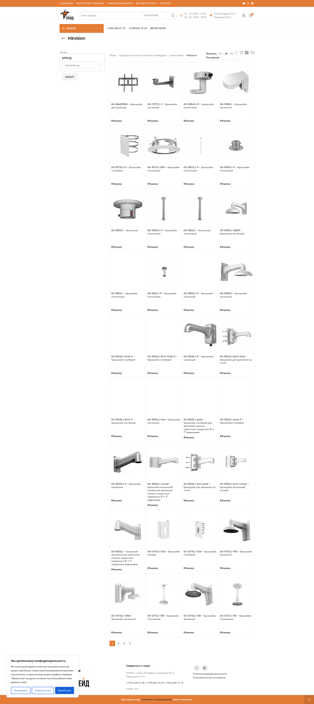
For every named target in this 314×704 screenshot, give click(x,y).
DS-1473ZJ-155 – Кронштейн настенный (236, 553)
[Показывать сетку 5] (252, 53)
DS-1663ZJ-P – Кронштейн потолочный (234, 169)
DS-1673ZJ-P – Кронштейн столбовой (126, 169)
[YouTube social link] (244, 3)
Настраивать (20, 690)
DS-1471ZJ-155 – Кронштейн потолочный (163, 617)
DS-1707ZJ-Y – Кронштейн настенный (162, 106)
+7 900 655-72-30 (155, 682)
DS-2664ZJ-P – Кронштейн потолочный (199, 106)
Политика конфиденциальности (210, 673)
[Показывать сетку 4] (246, 53)
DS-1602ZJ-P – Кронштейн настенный (126, 485)
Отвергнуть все (43, 690)
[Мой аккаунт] (244, 15)
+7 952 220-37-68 (135, 682)
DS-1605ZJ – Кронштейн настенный (233, 295)
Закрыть (309, 699)
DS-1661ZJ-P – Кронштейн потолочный (162, 295)
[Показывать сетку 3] (241, 53)
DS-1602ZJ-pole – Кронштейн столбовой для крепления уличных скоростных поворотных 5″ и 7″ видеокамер (199, 426)
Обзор (113, 55)
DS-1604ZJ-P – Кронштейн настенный (198, 358)
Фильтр (69, 77)
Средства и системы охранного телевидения (143, 55)
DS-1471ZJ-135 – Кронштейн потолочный (235, 617)
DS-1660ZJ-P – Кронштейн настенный (198, 295)
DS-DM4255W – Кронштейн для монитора (126, 106)
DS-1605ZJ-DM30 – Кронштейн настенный (232, 232)
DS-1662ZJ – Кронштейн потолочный (197, 232)
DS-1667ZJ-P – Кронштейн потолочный (198, 169)
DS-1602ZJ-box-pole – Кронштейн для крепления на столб (200, 487)
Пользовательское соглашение (209, 677)
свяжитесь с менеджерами (156, 699)
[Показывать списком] (236, 53)
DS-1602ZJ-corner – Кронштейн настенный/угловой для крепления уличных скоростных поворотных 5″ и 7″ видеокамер (160, 492)
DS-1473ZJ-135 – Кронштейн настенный (200, 617)
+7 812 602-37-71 (174, 682)
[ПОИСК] (173, 15)
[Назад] (64, 38)
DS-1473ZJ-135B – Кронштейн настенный (123, 617)
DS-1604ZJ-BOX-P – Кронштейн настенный (123, 421)
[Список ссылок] (157, 689)
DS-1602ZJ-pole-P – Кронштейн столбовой (232, 421)
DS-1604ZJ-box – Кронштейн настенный (164, 421)
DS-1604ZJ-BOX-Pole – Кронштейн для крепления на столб (236, 359)
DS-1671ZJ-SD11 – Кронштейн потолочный (164, 169)
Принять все (64, 690)
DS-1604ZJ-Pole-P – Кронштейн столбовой (123, 358)
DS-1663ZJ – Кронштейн (124, 230)
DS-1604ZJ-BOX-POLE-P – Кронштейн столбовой (162, 358)
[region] (42, 676)
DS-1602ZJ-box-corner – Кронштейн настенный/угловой (234, 487)
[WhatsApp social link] (248, 3)
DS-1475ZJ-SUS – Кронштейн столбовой (200, 553)
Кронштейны (177, 55)
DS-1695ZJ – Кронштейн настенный (233, 106)
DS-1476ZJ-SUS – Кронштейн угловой (164, 553)
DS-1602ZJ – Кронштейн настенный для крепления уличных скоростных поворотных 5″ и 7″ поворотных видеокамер (125, 558)
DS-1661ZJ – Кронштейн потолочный (124, 295)
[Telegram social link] (252, 3)
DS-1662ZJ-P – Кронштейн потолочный (162, 232)
